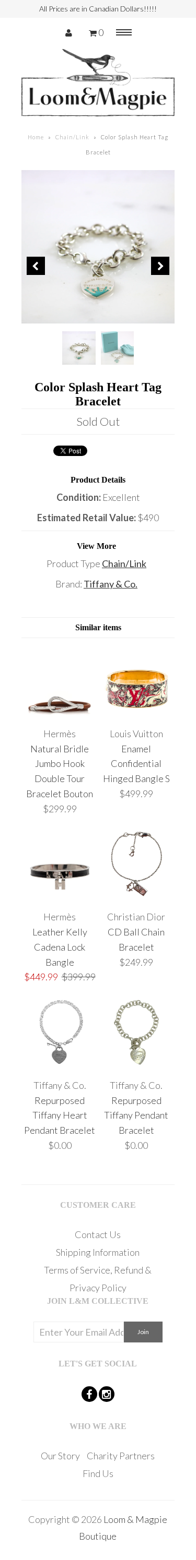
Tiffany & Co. (110, 584)
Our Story (60, 1455)
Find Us (98, 1473)
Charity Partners (121, 1455)
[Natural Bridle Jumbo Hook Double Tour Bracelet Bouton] (60, 713)
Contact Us (98, 1234)
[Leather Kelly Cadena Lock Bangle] (60, 896)
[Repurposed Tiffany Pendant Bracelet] (137, 1065)
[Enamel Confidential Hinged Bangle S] (137, 713)
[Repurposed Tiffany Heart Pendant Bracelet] (60, 1065)
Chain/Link (72, 137)
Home (36, 137)
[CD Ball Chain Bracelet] (137, 896)
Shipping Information (98, 1252)
